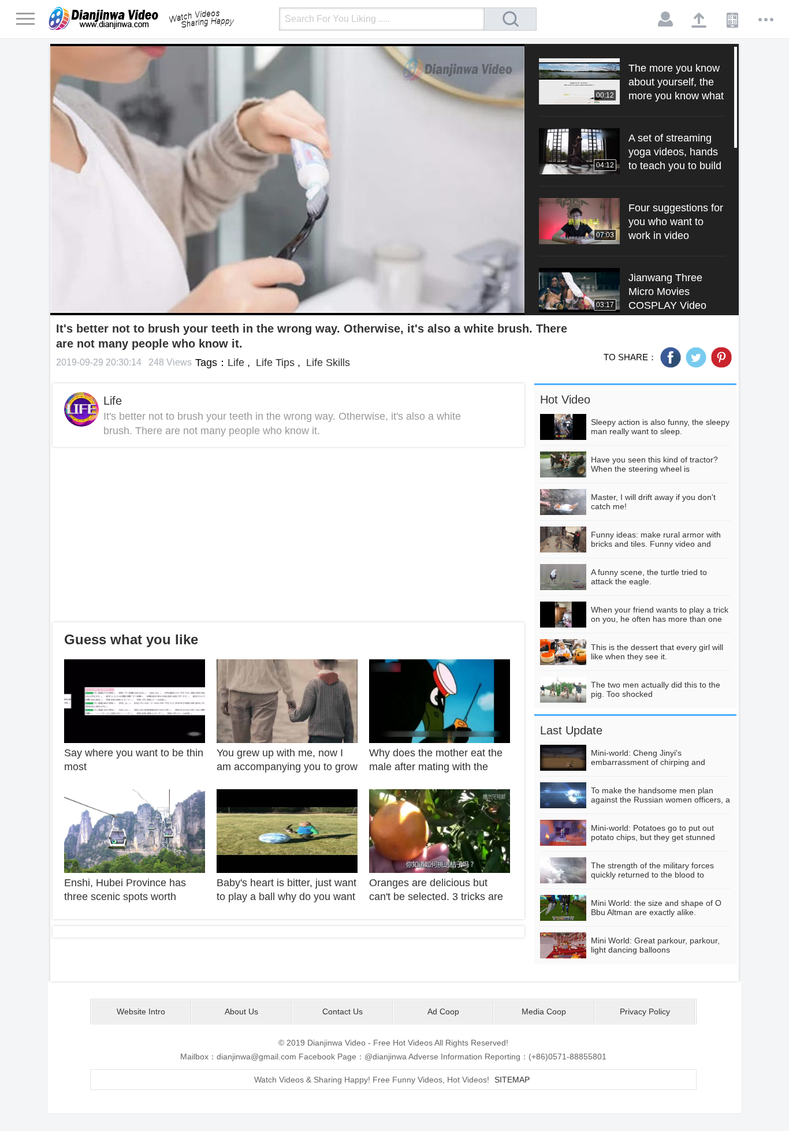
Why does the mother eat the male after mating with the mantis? (436, 766)
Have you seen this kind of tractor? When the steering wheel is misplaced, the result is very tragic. (654, 469)
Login (666, 19)
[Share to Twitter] (696, 357)
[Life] (81, 409)
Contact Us (342, 1011)
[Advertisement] (288, 534)
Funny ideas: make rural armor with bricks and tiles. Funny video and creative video (656, 544)
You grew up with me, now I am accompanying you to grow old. (287, 766)
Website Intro (141, 1011)
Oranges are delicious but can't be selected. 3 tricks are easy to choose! (436, 896)
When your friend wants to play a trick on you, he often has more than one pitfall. (659, 619)
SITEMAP (512, 1079)
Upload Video (699, 19)
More (766, 19)
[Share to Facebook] (670, 357)
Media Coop (544, 1011)
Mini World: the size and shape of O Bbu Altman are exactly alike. (656, 907)
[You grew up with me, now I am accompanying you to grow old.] (287, 700)
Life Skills (326, 362)
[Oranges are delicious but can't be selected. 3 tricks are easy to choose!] (439, 830)
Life (236, 362)
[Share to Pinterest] (721, 357)
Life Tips (274, 362)
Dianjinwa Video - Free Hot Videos (157, 18)
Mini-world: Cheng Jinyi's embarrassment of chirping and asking (648, 762)
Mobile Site (733, 19)
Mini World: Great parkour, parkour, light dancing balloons (655, 945)
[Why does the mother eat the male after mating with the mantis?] (439, 700)
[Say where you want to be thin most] (134, 700)
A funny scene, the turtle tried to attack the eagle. (649, 577)
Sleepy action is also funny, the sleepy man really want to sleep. (660, 426)
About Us (241, 1011)
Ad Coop (443, 1011)
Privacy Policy (645, 1011)
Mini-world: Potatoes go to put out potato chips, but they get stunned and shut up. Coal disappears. (653, 837)
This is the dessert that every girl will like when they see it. (657, 652)
